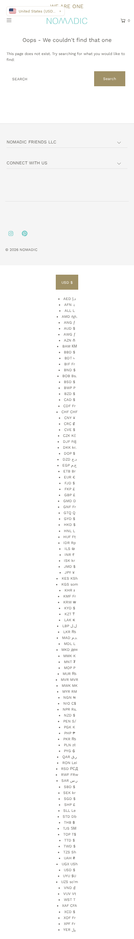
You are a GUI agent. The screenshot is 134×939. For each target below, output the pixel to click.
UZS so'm (69, 882)
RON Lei (69, 763)
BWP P (69, 388)
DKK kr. (69, 447)
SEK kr (69, 793)
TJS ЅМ (69, 828)
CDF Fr (69, 406)
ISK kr (69, 560)
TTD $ (69, 840)
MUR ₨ (69, 674)
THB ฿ (69, 822)
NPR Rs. (70, 709)
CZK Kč (69, 435)
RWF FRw (69, 774)
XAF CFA (69, 905)
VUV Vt (69, 894)
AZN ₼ (69, 340)
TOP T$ (69, 834)
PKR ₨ (69, 739)
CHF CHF (69, 412)
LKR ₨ (69, 632)
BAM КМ (69, 346)
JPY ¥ (69, 572)
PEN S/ (69, 721)
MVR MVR (69, 679)
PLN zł (69, 745)
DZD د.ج (70, 459)
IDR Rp (69, 543)
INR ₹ (69, 554)
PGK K (69, 727)
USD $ (67, 282)
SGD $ (69, 799)
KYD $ (69, 608)
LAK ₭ (69, 620)
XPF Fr (69, 924)
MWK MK (70, 685)
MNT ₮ (69, 662)
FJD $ (70, 483)
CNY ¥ (69, 418)
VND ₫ (69, 888)
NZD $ (69, 715)
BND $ (69, 370)
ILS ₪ (70, 549)
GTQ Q (69, 513)
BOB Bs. (69, 376)
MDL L (69, 644)
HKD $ (69, 524)
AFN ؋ (69, 304)
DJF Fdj (69, 441)
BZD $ (69, 394)
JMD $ (69, 566)
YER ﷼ (69, 929)
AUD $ (69, 328)
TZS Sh (69, 852)
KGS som (69, 584)
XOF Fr (70, 918)
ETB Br (69, 471)
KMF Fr (69, 596)
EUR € (69, 477)
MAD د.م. (69, 638)
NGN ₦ (69, 697)
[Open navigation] (18, 19)
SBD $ (69, 787)
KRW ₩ (69, 602)
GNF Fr (69, 507)
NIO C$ (69, 703)
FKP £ (70, 489)
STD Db (69, 816)
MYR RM (69, 691)
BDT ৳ (70, 358)
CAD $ (69, 399)
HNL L (69, 531)
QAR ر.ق (69, 757)
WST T (69, 899)
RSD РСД (69, 769)
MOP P (69, 668)
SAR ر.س (69, 780)
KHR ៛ (70, 590)
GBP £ (69, 495)
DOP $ (69, 453)
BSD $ (69, 382)
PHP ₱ (69, 733)
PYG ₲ (69, 751)
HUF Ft (69, 537)
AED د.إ (69, 299)
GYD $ (69, 519)
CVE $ (69, 429)
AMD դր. (69, 316)
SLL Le (69, 810)
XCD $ (69, 912)
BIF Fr (69, 364)
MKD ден (69, 649)
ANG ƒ (69, 322)
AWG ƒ (70, 334)
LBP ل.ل (69, 626)
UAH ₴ (69, 858)
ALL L (70, 310)
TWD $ (69, 846)
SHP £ (69, 804)
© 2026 (12, 249)
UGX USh (70, 864)
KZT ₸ (70, 614)
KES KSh (70, 578)
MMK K (69, 656)
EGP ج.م (69, 465)
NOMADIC (28, 249)
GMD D (69, 501)
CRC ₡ (69, 424)
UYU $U (69, 876)
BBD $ (69, 352)
